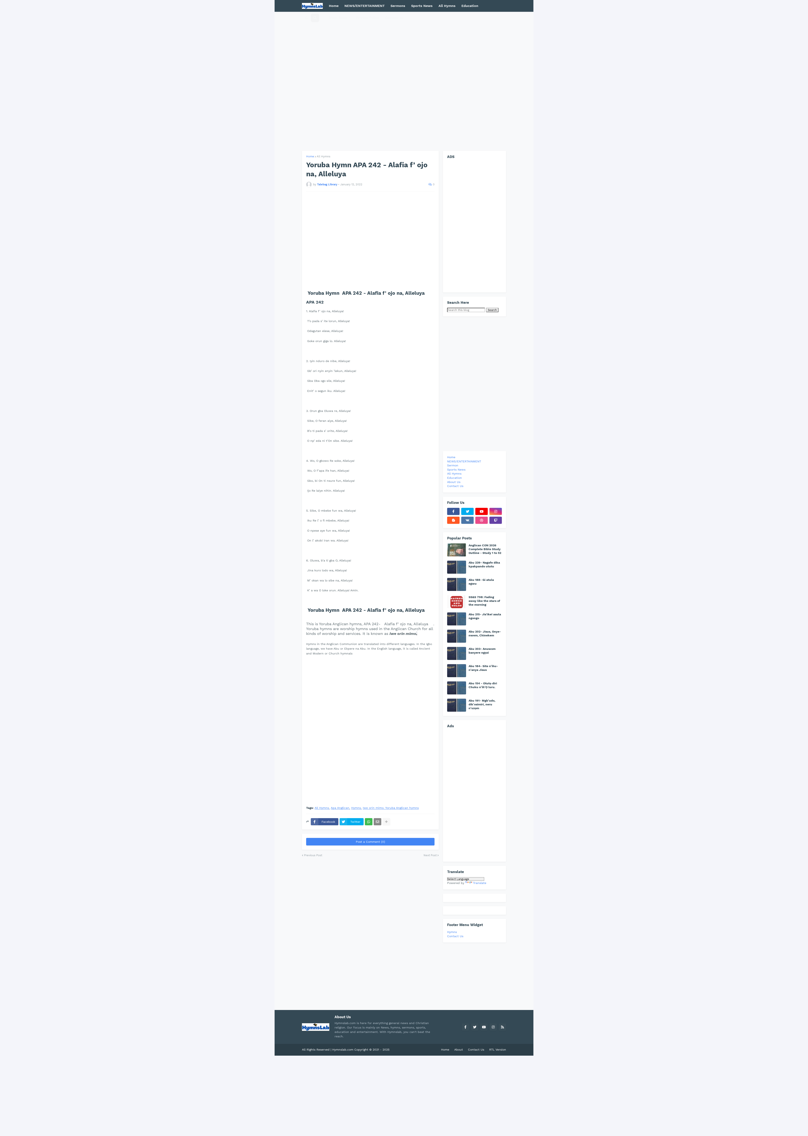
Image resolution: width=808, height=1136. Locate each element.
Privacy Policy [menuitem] (367, 18)
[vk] (467, 520)
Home (310, 156)
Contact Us (455, 936)
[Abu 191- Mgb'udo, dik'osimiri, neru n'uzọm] (456, 705)
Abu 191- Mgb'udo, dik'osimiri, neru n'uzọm (482, 704)
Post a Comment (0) (370, 841)
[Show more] (386, 821)
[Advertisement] (404, 81)
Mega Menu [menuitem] (338, 18)
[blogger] (453, 520)
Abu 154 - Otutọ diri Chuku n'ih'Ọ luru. (483, 685)
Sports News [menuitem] (422, 6)
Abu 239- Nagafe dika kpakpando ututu (484, 564)
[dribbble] (481, 520)
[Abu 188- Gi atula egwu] (456, 584)
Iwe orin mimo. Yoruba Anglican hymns (391, 808)
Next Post (430, 855)
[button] (306, 17)
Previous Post (313, 855)
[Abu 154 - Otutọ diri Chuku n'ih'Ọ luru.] (456, 687)
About (458, 1049)
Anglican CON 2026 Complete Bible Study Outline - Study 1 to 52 (485, 549)
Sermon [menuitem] (452, 465)
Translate (479, 883)
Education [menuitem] (469, 6)
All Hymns (323, 156)
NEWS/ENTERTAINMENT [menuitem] (364, 6)
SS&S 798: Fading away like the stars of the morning (484, 600)
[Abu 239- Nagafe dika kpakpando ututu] (456, 567)
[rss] (502, 1027)
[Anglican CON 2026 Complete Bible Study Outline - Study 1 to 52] (456, 549)
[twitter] (467, 511)
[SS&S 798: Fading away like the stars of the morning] (456, 601)
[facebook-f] (453, 511)
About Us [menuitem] (453, 482)
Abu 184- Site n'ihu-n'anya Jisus (483, 668)
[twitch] (495, 520)
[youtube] (481, 511)
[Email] (377, 821)
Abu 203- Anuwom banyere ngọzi (482, 650)
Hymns (356, 808)
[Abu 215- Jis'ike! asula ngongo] (456, 618)
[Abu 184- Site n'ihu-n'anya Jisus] (456, 670)
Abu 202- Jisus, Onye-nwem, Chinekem (485, 633)
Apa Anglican (340, 808)
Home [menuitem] (334, 6)
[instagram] (495, 511)
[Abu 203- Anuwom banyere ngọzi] (456, 653)
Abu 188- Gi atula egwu (481, 581)
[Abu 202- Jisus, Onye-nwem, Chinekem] (456, 636)
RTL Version (497, 1049)
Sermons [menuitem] (398, 6)
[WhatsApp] (368, 821)
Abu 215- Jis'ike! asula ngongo (485, 616)
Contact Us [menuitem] (394, 18)
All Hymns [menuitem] (447, 6)
